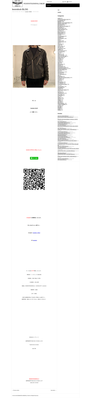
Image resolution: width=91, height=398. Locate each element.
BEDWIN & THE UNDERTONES (64, 22)
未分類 (59, 108)
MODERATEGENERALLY (63, 68)
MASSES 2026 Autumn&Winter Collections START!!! (68, 119)
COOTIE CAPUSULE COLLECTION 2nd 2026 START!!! (68, 148)
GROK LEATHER (61, 55)
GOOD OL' (60, 54)
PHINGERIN (60, 76)
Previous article (16, 390)
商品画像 (59, 107)
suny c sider (60, 94)
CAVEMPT (60, 37)
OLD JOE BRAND (61, 74)
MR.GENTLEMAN (61, 69)
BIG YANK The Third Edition (63, 26)
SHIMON (59, 110)
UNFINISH (60, 101)
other (59, 75)
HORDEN (59, 58)
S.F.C (59, 85)
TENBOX (59, 99)
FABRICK (59, 49)
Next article (53, 390)
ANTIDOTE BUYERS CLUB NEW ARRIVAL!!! (66, 150)
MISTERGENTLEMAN (62, 67)
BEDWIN (59, 21)
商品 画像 (59, 106)
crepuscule (60, 44)
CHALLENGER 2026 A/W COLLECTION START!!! (67, 140)
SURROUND (60, 95)
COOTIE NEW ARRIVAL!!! (62, 123)
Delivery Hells (60, 46)
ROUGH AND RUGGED (62, 84)
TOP (58, 9)
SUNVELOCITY (61, 93)
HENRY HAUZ (60, 57)
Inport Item (60, 59)
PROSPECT (60, 78)
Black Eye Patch (61, 28)
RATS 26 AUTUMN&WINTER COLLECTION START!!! (68, 126)
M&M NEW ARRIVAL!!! (62, 135)
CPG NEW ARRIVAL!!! (62, 125)
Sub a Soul (60, 92)
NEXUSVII (60, 73)
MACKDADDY (60, 64)
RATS (59, 80)
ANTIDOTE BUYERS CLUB (63, 19)
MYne (59, 70)
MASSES (59, 65)
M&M (59, 63)
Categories (49, 5)
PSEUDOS (60, 79)
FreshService (60, 51)
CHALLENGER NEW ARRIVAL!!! (64, 122)
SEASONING (60, 87)
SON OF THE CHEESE (62, 89)
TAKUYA (59, 98)
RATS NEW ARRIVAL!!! (62, 121)
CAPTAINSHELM (61, 36)
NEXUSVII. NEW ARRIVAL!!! (63, 116)
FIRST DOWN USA (61, 50)
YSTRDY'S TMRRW (61, 104)
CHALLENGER (61, 38)
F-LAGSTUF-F (60, 48)
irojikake (59, 60)
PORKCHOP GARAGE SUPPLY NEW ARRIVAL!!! (67, 129)
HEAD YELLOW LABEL (62, 56)
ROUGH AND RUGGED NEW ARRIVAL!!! (65, 117)
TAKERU (59, 97)
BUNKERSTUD (61, 33)
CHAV (59, 39)
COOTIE (59, 40)
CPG (59, 42)
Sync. (59, 96)
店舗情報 (59, 12)
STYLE (59, 91)
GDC (59, 53)
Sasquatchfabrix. (61, 86)
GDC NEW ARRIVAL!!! (62, 128)
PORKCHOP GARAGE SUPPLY (64, 77)
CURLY (59, 45)
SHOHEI (59, 88)
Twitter (65, 1)
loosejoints (60, 61)
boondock (59, 30)
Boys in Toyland (61, 31)
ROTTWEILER (60, 83)
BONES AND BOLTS (62, 29)
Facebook (70, 1)
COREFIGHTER (61, 41)
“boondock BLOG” (34, 108)
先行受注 (59, 105)
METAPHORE (60, 66)
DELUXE (59, 47)
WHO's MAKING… (61, 103)
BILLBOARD (60, 27)
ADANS (59, 18)
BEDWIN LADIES (61, 23)
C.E (58, 35)
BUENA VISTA (60, 32)
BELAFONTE (60, 25)
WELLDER (60, 102)
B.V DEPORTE (60, 20)
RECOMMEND (60, 82)
